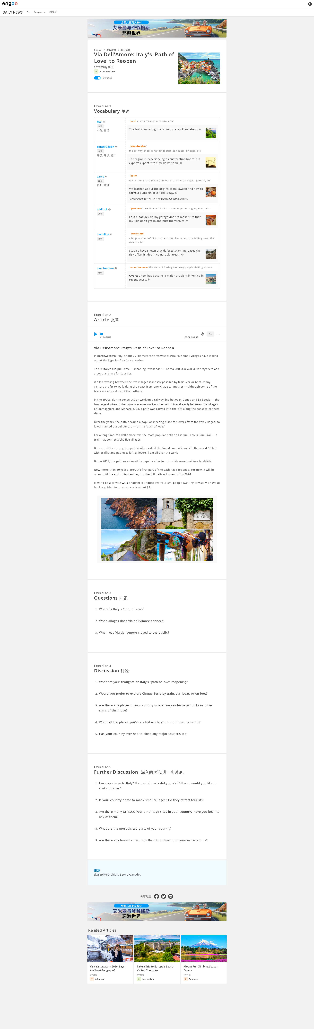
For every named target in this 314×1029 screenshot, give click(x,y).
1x (210, 334)
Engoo (98, 50)
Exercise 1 (102, 106)
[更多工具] (218, 334)
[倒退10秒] (202, 334)
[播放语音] (104, 122)
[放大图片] (199, 68)
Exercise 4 (102, 666)
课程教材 (53, 12)
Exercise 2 (102, 314)
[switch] (97, 78)
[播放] (95, 334)
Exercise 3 (102, 593)
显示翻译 (107, 77)
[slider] (101, 334)
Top (28, 12)
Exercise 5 (102, 767)
